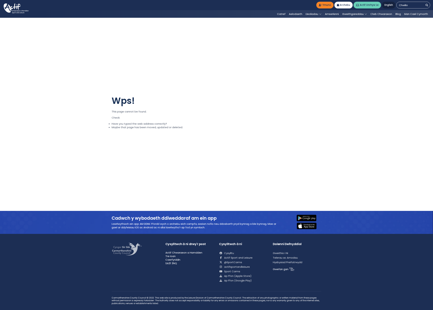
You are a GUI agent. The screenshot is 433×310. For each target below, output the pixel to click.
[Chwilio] (427, 5)
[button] (308, 218)
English (388, 5)
